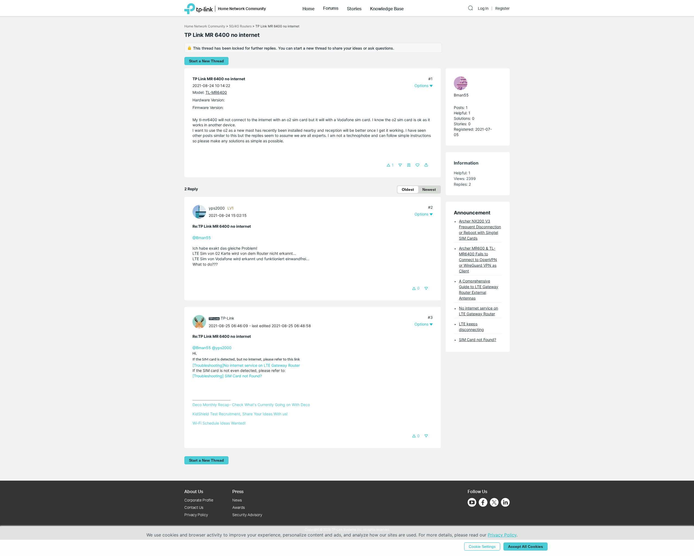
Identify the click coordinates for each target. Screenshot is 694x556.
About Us (193, 491)
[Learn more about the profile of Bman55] (475, 83)
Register (502, 8)
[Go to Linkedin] (505, 502)
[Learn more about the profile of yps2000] (200, 211)
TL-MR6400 (216, 92)
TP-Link (227, 318)
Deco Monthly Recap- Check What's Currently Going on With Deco (251, 404)
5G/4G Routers (240, 26)
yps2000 (217, 208)
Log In (483, 8)
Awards (238, 507)
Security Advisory (247, 514)
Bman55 (461, 95)
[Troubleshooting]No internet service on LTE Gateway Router (246, 365)
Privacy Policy (196, 514)
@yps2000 (222, 347)
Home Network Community (204, 26)
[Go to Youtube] (472, 502)
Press (237, 491)
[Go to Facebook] (483, 502)
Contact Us (193, 507)
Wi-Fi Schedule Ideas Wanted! (219, 423)
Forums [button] (330, 8)
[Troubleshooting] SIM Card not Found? (227, 376)
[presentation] (199, 211)
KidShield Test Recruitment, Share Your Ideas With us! (240, 414)
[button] (308, 8)
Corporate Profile (198, 500)
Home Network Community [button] (242, 8)
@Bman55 (201, 237)
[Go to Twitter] (494, 503)
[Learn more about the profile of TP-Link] (200, 321)
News (237, 500)
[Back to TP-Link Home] (198, 8)
